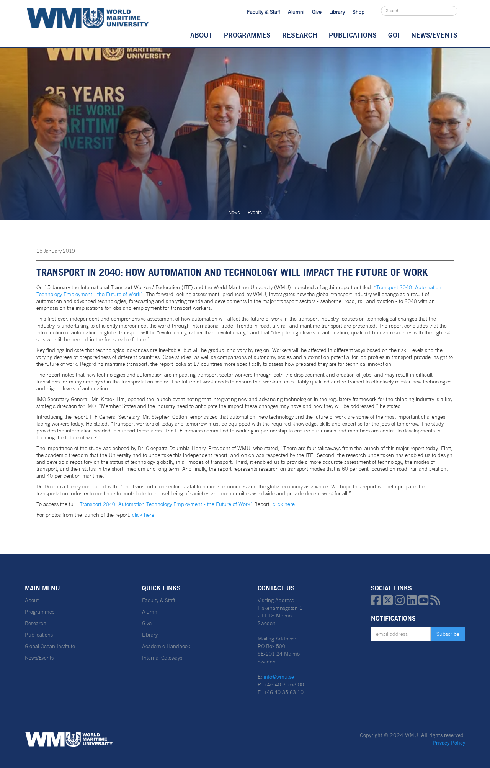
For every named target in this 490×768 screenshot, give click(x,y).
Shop (358, 12)
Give (317, 12)
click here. (284, 504)
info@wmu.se (279, 677)
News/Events (39, 658)
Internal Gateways (162, 658)
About (201, 35)
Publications (353, 35)
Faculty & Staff (263, 12)
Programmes (247, 35)
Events (255, 212)
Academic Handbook (166, 646)
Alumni (296, 12)
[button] (201, 35)
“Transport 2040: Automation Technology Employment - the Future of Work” (165, 504)
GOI (394, 35)
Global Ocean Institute (50, 646)
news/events (434, 35)
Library (337, 12)
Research (299, 35)
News (234, 212)
